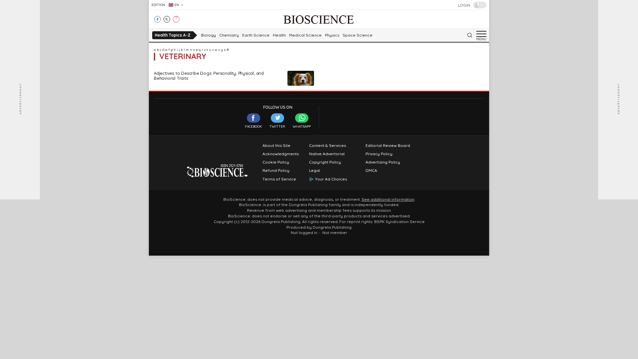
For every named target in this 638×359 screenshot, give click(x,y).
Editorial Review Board (388, 145)
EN (176, 5)
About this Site (276, 145)
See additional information (388, 199)
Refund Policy (276, 170)
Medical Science (305, 35)
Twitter (277, 126)
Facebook (253, 126)
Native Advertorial (327, 154)
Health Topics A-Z (172, 35)
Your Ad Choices (331, 179)
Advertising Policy (383, 162)
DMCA (371, 170)
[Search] (469, 35)
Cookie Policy (276, 162)
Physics (332, 35)
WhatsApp (302, 126)
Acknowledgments (281, 154)
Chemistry (229, 35)
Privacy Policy (379, 154)
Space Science (357, 35)
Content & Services (327, 145)
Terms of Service (279, 179)
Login (464, 5)
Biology (208, 35)
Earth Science (255, 35)
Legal (314, 170)
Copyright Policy (325, 162)
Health (279, 35)
